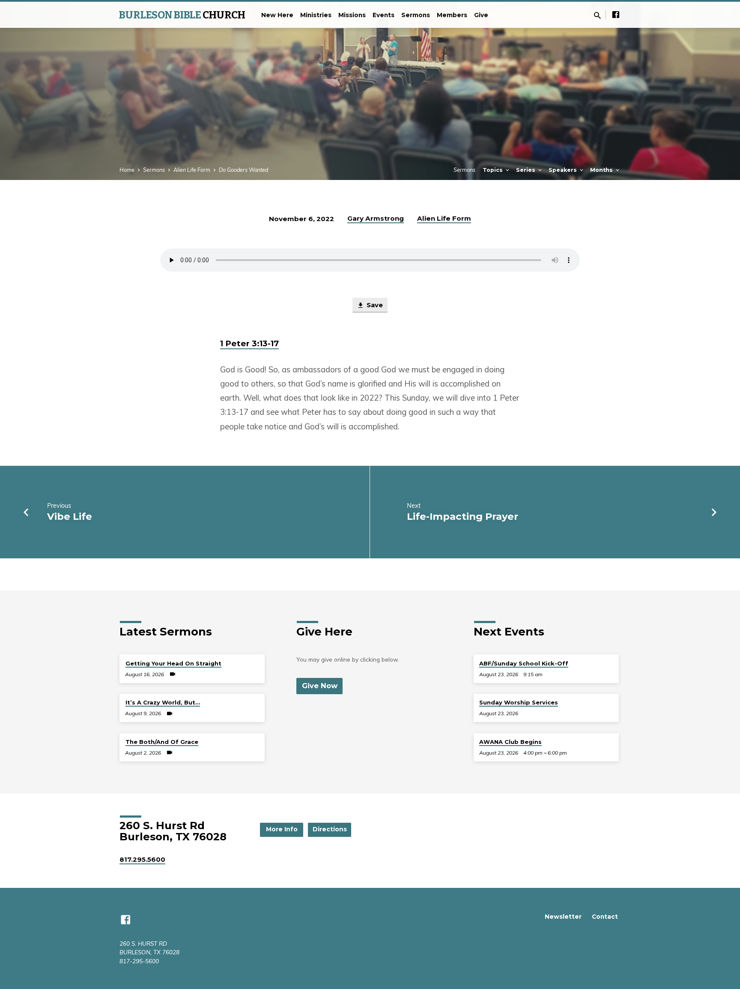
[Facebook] (616, 14)
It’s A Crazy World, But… (162, 702)
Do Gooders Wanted (243, 169)
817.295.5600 (142, 859)
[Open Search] (597, 15)
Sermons (415, 15)
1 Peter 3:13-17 (249, 343)
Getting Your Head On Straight (173, 663)
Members (452, 15)
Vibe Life (69, 516)
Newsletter (563, 916)
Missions (352, 15)
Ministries (315, 15)
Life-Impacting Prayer (462, 516)
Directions (330, 829)
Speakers (564, 170)
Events (383, 15)
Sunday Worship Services (518, 702)
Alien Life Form (191, 169)
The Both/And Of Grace (161, 741)
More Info (282, 829)
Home (126, 169)
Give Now (319, 685)
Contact (605, 916)
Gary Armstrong (375, 218)
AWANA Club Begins (510, 741)
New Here (277, 15)
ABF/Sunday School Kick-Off (523, 663)
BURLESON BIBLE (182, 15)
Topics (493, 170)
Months (602, 170)
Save (374, 305)
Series (526, 170)
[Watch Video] (172, 674)
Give (481, 15)
